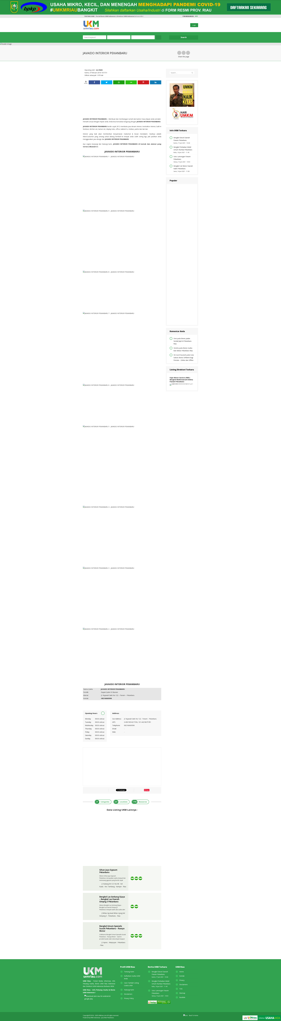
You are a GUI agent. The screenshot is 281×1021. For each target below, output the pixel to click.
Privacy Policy (129, 998)
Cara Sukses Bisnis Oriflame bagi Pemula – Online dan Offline (184, 357)
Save (147, 790)
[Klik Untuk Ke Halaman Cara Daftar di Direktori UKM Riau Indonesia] (261, 1018)
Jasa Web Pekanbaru (107, 1018)
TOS (180, 989)
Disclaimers (128, 994)
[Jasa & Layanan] (136, 878)
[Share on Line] (131, 82)
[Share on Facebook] (94, 82)
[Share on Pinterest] (143, 82)
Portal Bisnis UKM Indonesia (105, 16)
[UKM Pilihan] (140, 878)
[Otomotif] (136, 936)
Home (181, 972)
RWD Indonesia (95, 1018)
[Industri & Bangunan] (132, 878)
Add (196, 16)
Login (194, 25)
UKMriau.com (102, 1015)
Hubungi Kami (129, 990)
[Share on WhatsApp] (119, 82)
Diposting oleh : (94, 70)
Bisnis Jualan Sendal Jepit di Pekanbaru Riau (182, 341)
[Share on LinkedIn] (155, 82)
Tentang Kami (129, 972)
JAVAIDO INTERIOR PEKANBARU (95, 119)
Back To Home (193, 1015)
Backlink (182, 997)
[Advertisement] (122, 101)
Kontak (181, 976)
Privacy (181, 980)
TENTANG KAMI (89, 16)
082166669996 (129, 725)
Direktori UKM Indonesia (125, 16)
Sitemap (182, 993)
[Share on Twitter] (106, 82)
